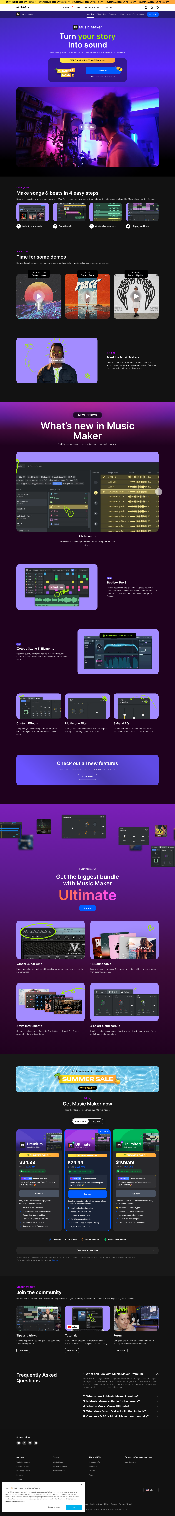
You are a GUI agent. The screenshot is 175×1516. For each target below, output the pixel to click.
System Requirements (135, 14)
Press (91, 1475)
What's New (101, 14)
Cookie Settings (54, 1507)
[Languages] (157, 7)
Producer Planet (59, 1471)
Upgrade (96, 1121)
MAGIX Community (60, 1466)
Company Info (94, 1462)
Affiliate (19, 1479)
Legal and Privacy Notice (15, 1501)
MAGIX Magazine (59, 1462)
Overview (90, 14)
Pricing (121, 14)
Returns (114, 1504)
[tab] (85, 545)
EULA (106, 1504)
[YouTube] (18, 1443)
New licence (80, 1121)
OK (74, 1507)
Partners (19, 1475)
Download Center (23, 1471)
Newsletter (93, 1466)
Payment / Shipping (126, 1504)
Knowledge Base (22, 1466)
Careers (92, 1471)
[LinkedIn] (30, 1443)
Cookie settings (96, 1504)
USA (151, 1490)
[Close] (81, 1484)
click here (55, 1260)
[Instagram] (24, 1443)
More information (131, 1462)
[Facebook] (36, 1443)
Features (112, 14)
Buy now (152, 14)
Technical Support (23, 1462)
